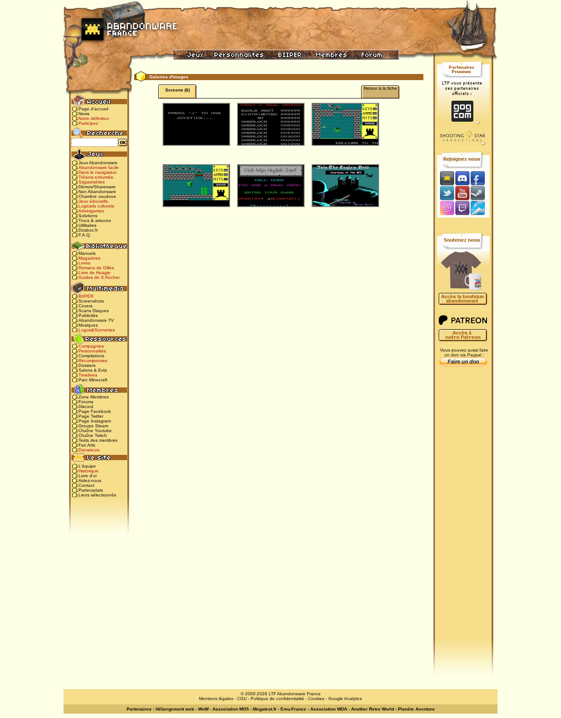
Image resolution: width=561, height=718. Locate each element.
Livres (84, 262)
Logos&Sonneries (96, 329)
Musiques (88, 325)
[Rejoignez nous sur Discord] (462, 178)
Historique (88, 470)
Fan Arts (86, 445)
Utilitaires (87, 225)
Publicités (88, 315)
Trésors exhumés (95, 177)
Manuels (87, 253)
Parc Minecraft (92, 379)
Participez (88, 123)
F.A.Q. (84, 234)
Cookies (316, 698)
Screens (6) (177, 90)
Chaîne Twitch (92, 435)
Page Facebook (94, 411)
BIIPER (85, 296)
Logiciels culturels (96, 206)
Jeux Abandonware (97, 162)
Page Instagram (94, 421)
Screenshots (91, 301)
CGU (242, 698)
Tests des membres (97, 440)
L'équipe (87, 466)
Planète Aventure (416, 709)
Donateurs (88, 449)
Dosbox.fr (88, 230)
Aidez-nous (89, 480)
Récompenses (92, 360)
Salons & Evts (92, 370)
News (83, 113)
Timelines (87, 375)
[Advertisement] (463, 508)
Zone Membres (93, 396)
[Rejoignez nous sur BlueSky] (480, 208)
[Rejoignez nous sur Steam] (480, 192)
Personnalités (92, 350)
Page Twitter (90, 416)
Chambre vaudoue (97, 196)
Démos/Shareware (97, 186)
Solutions (87, 215)
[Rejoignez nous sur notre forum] (445, 178)
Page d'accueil (93, 108)
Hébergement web (175, 709)
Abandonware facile (98, 167)
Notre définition (93, 118)
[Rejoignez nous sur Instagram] (446, 208)
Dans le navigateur (97, 172)
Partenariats (90, 490)
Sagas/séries (91, 182)
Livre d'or (87, 475)
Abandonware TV (96, 320)
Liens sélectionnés (97, 495)
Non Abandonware (97, 191)
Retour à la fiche (380, 88)
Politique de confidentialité (277, 698)
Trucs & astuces (94, 220)
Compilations (91, 355)
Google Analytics (345, 698)
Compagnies (91, 346)
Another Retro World (372, 709)
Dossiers (87, 365)
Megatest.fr (265, 709)
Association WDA (328, 709)
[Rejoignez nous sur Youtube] (462, 192)
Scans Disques (93, 310)
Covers (85, 305)
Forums (85, 401)
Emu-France (293, 709)
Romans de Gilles (96, 267)
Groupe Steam (93, 425)
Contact (86, 485)
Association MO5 (231, 709)
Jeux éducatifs (93, 201)
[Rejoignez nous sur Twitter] (445, 192)
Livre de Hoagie (94, 272)
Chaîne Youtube (95, 430)
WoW (203, 709)
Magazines (89, 258)
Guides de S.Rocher (99, 277)
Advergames (91, 210)
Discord (85, 406)
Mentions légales (216, 698)
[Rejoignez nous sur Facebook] (480, 178)
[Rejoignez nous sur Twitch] (462, 208)
